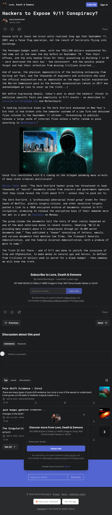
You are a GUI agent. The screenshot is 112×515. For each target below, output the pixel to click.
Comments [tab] (9, 343)
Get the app (70, 501)
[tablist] (15, 344)
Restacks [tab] (21, 343)
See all (8, 446)
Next (100, 322)
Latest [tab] (13, 380)
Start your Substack (48, 501)
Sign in (104, 4)
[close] (84, 414)
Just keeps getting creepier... (24, 409)
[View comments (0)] (12, 29)
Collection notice (77, 494)
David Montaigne (17, 20)
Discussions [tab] (24, 380)
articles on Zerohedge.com (20, 101)
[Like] (5, 29)
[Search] (107, 380)
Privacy (56, 494)
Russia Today (10, 185)
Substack (41, 508)
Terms (64, 494)
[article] (56, 395)
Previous (13, 322)
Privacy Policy (78, 458)
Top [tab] (5, 380)
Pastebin (38, 214)
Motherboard (28, 122)
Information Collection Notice (55, 458)
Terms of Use (70, 455)
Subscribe (91, 4)
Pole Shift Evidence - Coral (22, 388)
